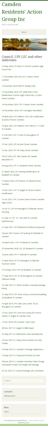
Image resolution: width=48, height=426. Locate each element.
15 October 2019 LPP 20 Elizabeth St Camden (22, 270)
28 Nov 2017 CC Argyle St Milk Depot (18, 328)
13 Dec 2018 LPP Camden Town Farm (18, 322)
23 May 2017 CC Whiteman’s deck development (22, 334)
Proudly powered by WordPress (15, 420)
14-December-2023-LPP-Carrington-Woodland (22, 110)
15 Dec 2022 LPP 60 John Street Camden (19, 144)
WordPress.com (23, 423)
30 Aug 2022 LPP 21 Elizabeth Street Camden (21, 165)
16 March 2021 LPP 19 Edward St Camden (20, 242)
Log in (6, 411)
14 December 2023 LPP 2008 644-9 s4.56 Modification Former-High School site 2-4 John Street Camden (22, 95)
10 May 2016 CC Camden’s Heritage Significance (22, 349)
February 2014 (9, 396)
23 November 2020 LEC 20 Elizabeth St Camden (22, 248)
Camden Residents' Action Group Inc (22, 11)
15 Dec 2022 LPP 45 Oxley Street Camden (20, 150)
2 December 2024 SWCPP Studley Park (18, 86)
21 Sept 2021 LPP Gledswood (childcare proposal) (23, 227)
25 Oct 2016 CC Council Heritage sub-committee (23, 370)
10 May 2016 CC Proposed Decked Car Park (21, 355)
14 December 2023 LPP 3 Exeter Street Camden (22, 104)
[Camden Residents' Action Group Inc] (24, 50)
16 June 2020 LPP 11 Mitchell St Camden (19, 254)
